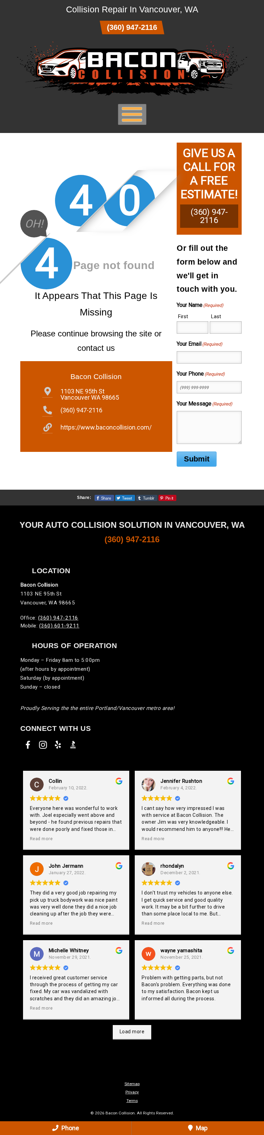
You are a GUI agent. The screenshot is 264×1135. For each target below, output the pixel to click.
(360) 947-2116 (132, 27)
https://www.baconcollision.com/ (106, 427)
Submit (196, 459)
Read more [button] (41, 838)
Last (216, 316)
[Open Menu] (132, 114)
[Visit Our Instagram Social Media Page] (43, 744)
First (183, 316)
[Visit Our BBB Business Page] (73, 744)
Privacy (132, 1092)
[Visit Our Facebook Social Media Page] (28, 744)
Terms (132, 1100)
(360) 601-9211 (59, 626)
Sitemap (132, 1083)
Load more (132, 1031)
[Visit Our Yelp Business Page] (58, 744)
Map (201, 1128)
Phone (69, 1128)
